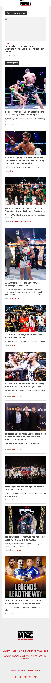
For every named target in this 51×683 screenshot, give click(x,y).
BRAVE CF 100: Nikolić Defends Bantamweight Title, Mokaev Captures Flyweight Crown (25, 385)
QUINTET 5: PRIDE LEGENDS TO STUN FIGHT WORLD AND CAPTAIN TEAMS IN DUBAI (25, 602)
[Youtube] (25, 677)
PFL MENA (27, 221)
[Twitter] (20, 677)
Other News (16, 125)
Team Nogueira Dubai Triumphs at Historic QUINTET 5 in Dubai (24, 488)
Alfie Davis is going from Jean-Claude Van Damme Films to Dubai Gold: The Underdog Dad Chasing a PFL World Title (24, 160)
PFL (13, 171)
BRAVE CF (15, 345)
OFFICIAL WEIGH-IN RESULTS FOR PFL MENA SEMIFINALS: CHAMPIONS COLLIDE (25, 538)
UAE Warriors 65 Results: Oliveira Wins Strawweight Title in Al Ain (22, 284)
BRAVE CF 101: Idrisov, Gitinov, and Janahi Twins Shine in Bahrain (23, 336)
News (7, 44)
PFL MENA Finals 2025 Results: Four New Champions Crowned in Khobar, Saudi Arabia (25, 209)
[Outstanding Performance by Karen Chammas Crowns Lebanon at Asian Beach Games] (25, 29)
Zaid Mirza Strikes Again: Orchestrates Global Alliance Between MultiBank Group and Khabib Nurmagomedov (25, 437)
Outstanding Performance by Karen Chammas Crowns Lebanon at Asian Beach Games (24, 49)
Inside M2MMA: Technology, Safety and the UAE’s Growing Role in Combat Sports (24, 113)
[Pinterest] (35, 677)
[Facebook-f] (15, 677)
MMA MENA (16, 221)
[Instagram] (30, 677)
